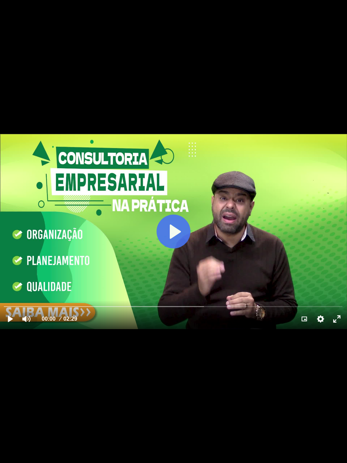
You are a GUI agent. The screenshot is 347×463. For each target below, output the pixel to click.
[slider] (173, 306)
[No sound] (26, 319)
